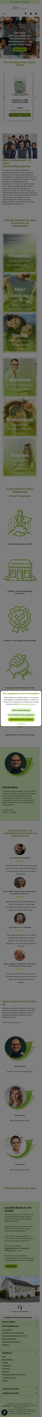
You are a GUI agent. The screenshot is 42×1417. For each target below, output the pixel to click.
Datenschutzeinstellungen (21, 710)
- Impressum (21, 723)
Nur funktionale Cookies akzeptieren (21, 715)
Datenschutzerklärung (27, 704)
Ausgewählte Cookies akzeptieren (21, 719)
